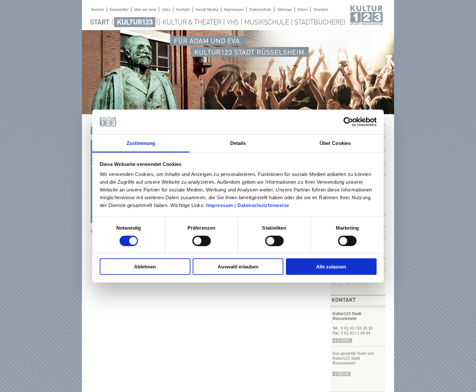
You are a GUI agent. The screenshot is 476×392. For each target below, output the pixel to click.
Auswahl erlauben (238, 266)
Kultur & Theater (191, 22)
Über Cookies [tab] (335, 143)
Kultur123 (135, 22)
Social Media (206, 9)
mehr (343, 374)
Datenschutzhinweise (263, 205)
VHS (233, 22)
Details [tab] (238, 143)
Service (97, 9)
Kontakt (182, 9)
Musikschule (266, 22)
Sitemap (284, 9)
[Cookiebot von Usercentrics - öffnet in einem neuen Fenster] (348, 122)
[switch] (201, 240)
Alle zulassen (331, 266)
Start (99, 22)
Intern (303, 9)
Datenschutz (260, 9)
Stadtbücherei (319, 22)
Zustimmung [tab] (141, 143)
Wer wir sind (145, 9)
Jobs (166, 9)
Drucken (320, 9)
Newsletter (119, 9)
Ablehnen (145, 266)
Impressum (219, 205)
